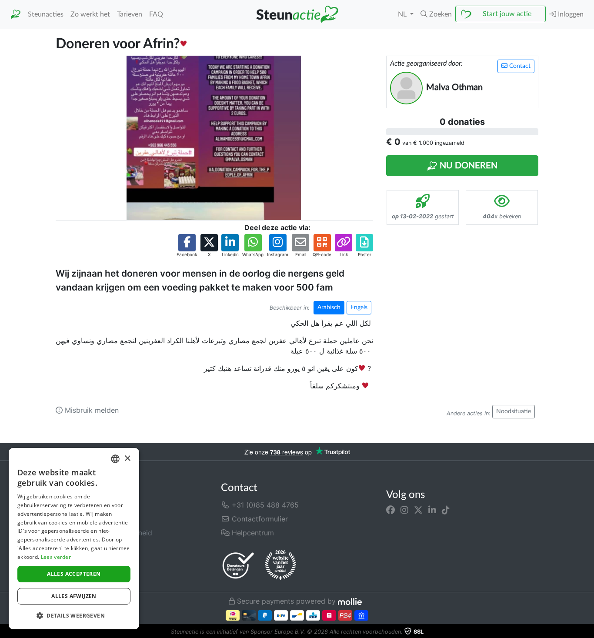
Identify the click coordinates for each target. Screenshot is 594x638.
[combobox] (115, 458)
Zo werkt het (90, 14)
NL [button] (403, 14)
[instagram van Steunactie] (404, 510)
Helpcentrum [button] (252, 532)
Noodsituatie (513, 411)
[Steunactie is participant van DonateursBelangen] (238, 565)
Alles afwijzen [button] (74, 596)
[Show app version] (588, 632)
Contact (519, 66)
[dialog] (74, 538)
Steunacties (45, 14)
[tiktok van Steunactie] (446, 510)
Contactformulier (259, 518)
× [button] (127, 458)
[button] (436, 14)
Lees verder (56, 557)
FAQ (156, 14)
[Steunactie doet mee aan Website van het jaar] (280, 565)
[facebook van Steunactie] (390, 510)
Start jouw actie (507, 13)
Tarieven (129, 14)
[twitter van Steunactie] (418, 510)
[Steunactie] (15, 14)
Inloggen (570, 14)
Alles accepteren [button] (73, 574)
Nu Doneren (467, 165)
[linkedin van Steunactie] (432, 510)
